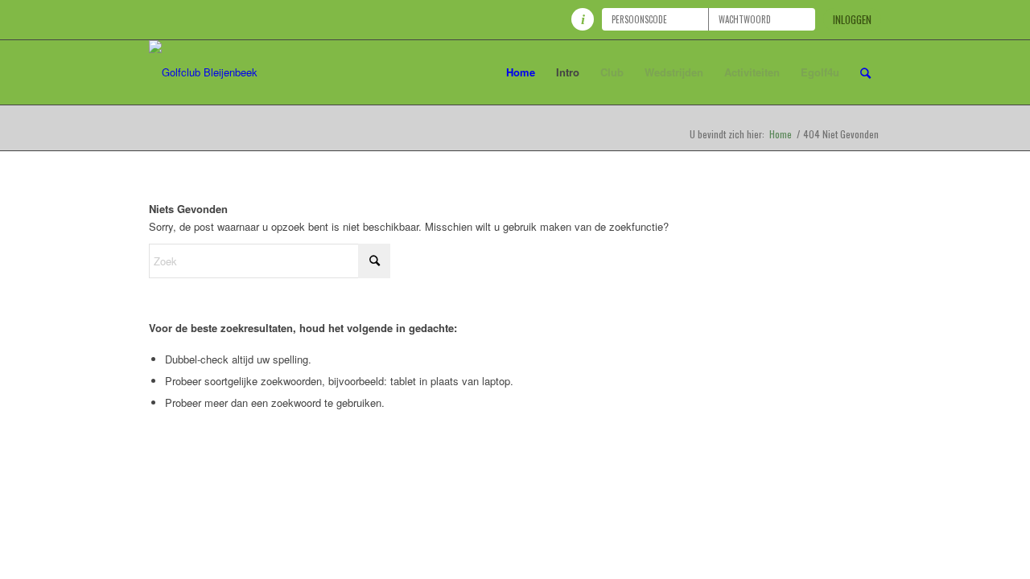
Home (780, 134)
